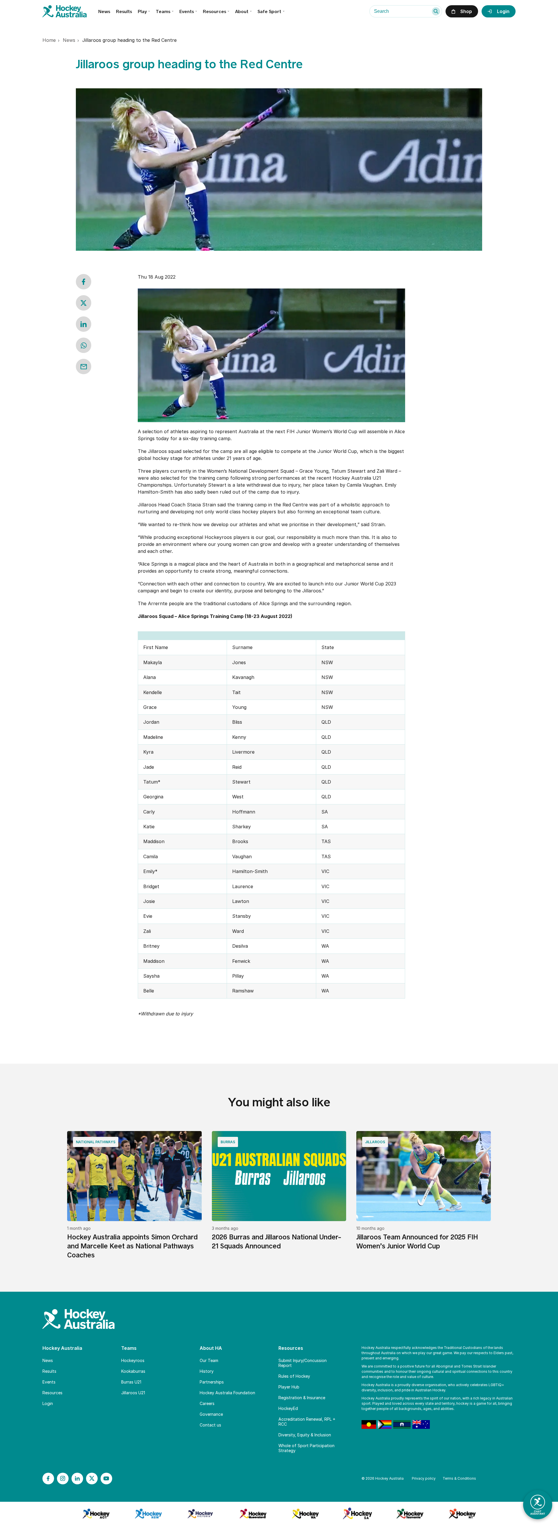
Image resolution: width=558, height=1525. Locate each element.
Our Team (209, 1360)
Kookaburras (133, 1371)
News (104, 11)
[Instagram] (63, 1478)
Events (186, 11)
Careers (207, 1403)
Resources (52, 1392)
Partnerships (212, 1381)
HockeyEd (288, 1408)
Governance (211, 1414)
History (207, 1371)
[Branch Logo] (95, 1513)
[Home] (70, 11)
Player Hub (288, 1386)
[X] (92, 1478)
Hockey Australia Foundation (227, 1392)
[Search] (436, 11)
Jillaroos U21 (133, 1392)
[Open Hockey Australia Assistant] (537, 1504)
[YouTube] (106, 1478)
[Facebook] (48, 1478)
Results (124, 11)
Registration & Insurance (301, 1397)
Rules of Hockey (294, 1376)
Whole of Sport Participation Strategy (306, 1448)
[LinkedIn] (77, 1478)
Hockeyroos (132, 1360)
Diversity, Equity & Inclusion (304, 1434)
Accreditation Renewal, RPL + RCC (306, 1422)
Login (47, 1403)
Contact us (210, 1424)
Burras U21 (131, 1381)
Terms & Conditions (459, 1478)
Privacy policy (424, 1478)
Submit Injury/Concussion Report (302, 1363)
